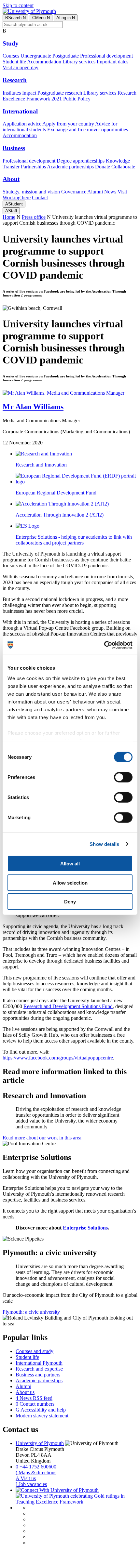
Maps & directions (36, 1472)
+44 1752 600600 (36, 1466)
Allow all (70, 863)
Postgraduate (65, 56)
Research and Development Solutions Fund (68, 1006)
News (110, 191)
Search (15, 17)
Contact (40, 197)
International (20, 111)
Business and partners (38, 1374)
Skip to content (18, 5)
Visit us (26, 1478)
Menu (41, 17)
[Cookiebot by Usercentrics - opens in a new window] (104, 645)
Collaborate (123, 166)
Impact (29, 93)
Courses (11, 56)
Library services (79, 61)
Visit (122, 191)
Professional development (106, 56)
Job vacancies (31, 1484)
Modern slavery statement (42, 1415)
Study (11, 43)
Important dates (112, 61)
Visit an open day (20, 67)
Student (14, 204)
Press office (34, 217)
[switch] (123, 777)
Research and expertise (39, 1369)
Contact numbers (35, 1404)
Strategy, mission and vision (31, 191)
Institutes (12, 93)
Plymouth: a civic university (31, 1312)
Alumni (95, 191)
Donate (102, 166)
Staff (11, 210)
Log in (65, 17)
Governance (73, 191)
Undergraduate (36, 56)
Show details (104, 844)
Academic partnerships (70, 166)
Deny (70, 901)
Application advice (22, 123)
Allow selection (70, 882)
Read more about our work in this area (42, 1137)
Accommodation (44, 61)
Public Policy (77, 98)
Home (9, 217)
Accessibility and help (41, 1410)
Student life (14, 61)
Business (14, 148)
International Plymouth (39, 1363)
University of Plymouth (40, 1443)
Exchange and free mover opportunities (87, 129)
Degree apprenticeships (81, 161)
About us (25, 1392)
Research (15, 80)
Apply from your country (68, 123)
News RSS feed (34, 1398)
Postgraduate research (59, 93)
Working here (17, 197)
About (11, 179)
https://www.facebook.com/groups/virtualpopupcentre (58, 1057)
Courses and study (34, 1351)
